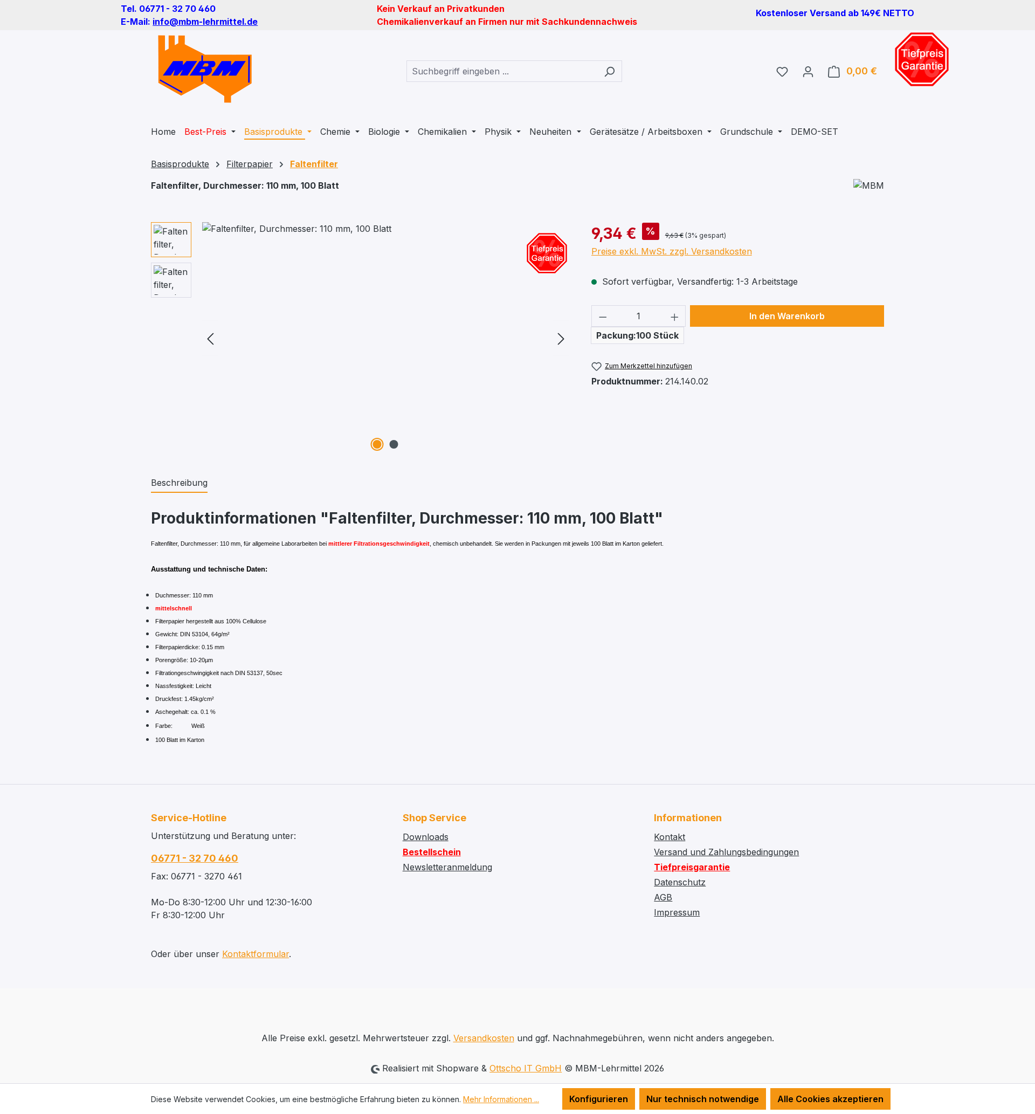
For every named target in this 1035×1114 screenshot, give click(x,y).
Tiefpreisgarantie (692, 867)
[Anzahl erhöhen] (675, 316)
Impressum (677, 912)
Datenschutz (680, 882)
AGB (663, 897)
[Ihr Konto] (808, 71)
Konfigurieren (598, 1099)
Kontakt (669, 836)
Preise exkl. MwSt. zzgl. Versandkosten (671, 251)
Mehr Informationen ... (501, 1099)
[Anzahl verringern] (602, 316)
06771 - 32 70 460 (194, 858)
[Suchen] (609, 71)
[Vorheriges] (210, 338)
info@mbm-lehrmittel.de (205, 21)
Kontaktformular (255, 953)
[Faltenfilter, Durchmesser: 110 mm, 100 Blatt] (385, 338)
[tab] (179, 483)
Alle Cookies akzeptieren (830, 1099)
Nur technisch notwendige (702, 1099)
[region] (360, 338)
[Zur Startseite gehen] (205, 69)
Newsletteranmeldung (447, 867)
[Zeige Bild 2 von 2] (394, 444)
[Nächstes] (561, 338)
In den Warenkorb (787, 316)
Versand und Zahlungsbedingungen (726, 852)
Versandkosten (483, 1038)
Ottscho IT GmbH (525, 1068)
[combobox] (501, 71)
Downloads (425, 836)
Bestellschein (432, 852)
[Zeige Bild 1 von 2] (377, 444)
